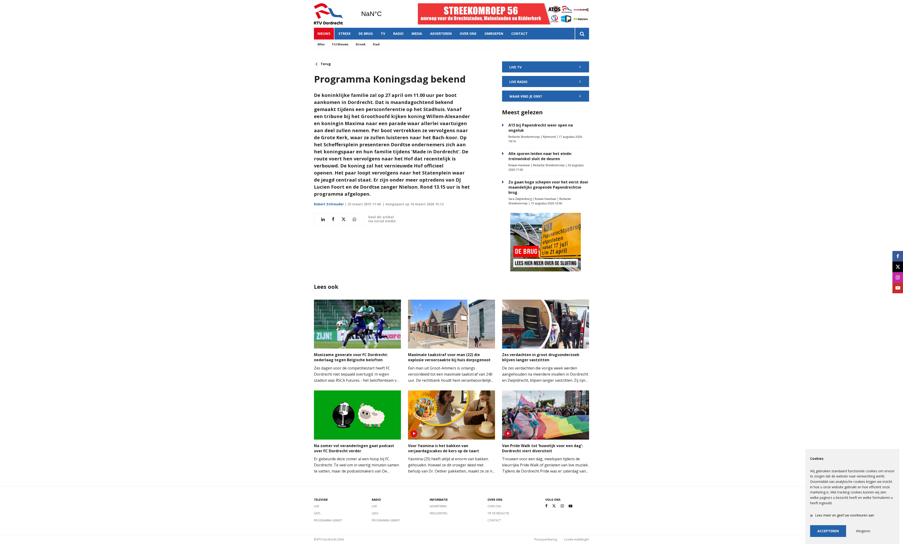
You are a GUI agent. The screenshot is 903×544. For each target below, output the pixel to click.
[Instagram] (562, 506)
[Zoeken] (582, 34)
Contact (519, 33)
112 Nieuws (340, 44)
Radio (398, 33)
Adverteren (441, 33)
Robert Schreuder (329, 204)
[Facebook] (546, 506)
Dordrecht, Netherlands (383, 13)
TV (383, 33)
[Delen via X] (343, 219)
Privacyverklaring (545, 539)
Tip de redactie (498, 513)
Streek (344, 33)
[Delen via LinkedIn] (323, 219)
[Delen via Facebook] (333, 219)
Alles (321, 44)
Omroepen (493, 33)
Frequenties (438, 513)
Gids (317, 513)
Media (417, 33)
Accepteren (828, 531)
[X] (554, 506)
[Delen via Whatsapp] (354, 219)
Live (316, 506)
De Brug (366, 33)
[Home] (334, 13)
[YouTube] (570, 506)
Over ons (468, 33)
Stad (376, 44)
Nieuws (323, 33)
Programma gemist (328, 520)
